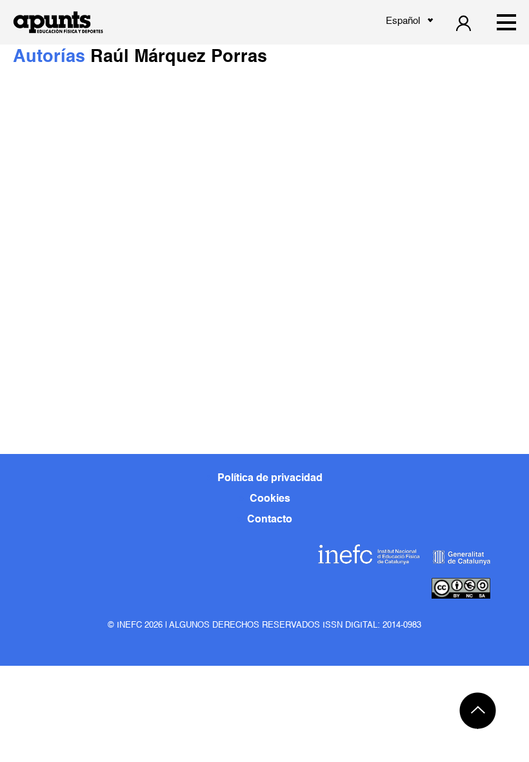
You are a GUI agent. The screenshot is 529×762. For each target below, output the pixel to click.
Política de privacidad (270, 478)
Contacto (269, 520)
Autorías (51, 57)
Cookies (270, 499)
